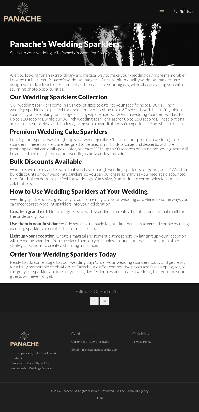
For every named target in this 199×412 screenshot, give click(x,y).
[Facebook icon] (97, 398)
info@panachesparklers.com (100, 349)
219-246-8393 (99, 341)
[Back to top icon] (180, 404)
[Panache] (23, 11)
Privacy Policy (141, 341)
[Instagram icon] (101, 398)
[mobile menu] (161, 11)
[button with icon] (94, 301)
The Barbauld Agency (134, 391)
